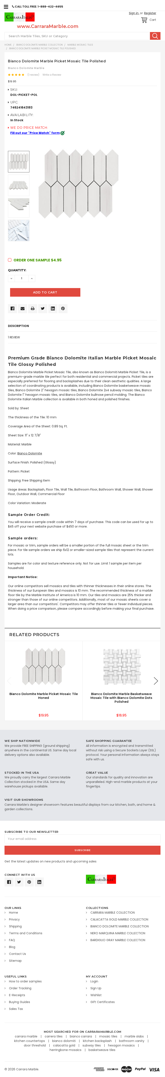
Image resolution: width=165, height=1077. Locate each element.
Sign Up (95, 988)
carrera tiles (54, 1036)
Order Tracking (20, 988)
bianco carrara (81, 1036)
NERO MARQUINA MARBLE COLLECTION (117, 933)
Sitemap (15, 961)
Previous (9, 680)
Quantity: (17, 270)
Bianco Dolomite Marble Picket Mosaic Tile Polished (42, 48)
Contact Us (17, 954)
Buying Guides (19, 1002)
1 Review (14, 337)
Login (94, 981)
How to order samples (25, 981)
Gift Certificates (102, 1002)
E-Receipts (17, 995)
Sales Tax (16, 1009)
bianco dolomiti (64, 1041)
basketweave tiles (102, 1050)
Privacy (14, 919)
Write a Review (52, 75)
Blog (12, 947)
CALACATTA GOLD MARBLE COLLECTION (119, 919)
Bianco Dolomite (29, 453)
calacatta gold (64, 1045)
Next (156, 680)
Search (155, 36)
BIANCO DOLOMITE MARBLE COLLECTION (39, 44)
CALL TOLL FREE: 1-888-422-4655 (38, 7)
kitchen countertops (30, 1041)
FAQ (12, 940)
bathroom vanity (132, 1041)
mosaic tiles (108, 1036)
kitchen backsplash (98, 1041)
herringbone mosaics (66, 1050)
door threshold (35, 1045)
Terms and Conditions (25, 933)
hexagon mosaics (122, 1045)
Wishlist (96, 995)
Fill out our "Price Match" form (35, 133)
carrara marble (26, 1036)
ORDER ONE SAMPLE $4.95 (38, 260)
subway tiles (92, 1045)
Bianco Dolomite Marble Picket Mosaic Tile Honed (43, 696)
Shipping (15, 926)
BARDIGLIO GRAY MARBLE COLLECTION (117, 940)
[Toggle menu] (6, 6)
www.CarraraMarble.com (47, 26)
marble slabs (135, 1036)
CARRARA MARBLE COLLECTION (112, 912)
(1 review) (33, 75)
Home (8, 44)
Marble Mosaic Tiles (80, 44)
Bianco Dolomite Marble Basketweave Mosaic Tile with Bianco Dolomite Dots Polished (121, 698)
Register (150, 13)
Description (18, 326)
